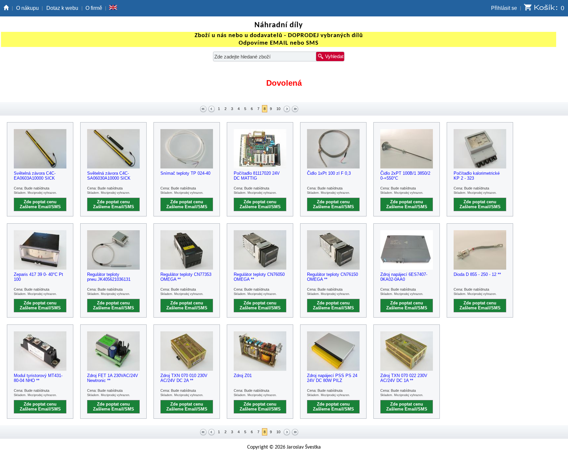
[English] (113, 8)
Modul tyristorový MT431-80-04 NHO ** (38, 378)
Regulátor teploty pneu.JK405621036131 (108, 277)
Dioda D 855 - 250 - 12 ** (477, 274)
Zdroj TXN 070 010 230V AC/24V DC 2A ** (183, 378)
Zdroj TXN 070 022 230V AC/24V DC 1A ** (403, 378)
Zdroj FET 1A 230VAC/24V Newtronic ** (112, 378)
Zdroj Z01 (243, 375)
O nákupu (27, 8)
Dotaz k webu (62, 8)
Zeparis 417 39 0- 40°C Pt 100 (38, 277)
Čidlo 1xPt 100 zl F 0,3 (329, 173)
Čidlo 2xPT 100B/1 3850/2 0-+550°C (405, 176)
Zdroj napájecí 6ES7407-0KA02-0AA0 (403, 277)
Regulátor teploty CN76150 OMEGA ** (332, 277)
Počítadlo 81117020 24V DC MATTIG (257, 176)
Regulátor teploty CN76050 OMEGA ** (259, 277)
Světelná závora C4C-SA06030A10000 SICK (108, 176)
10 (278, 109)
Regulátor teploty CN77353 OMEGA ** (185, 277)
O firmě (93, 8)
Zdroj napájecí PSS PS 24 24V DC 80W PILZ (332, 378)
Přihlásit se (504, 8)
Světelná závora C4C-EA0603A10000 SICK (35, 176)
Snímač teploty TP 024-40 (185, 173)
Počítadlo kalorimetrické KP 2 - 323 (477, 176)
